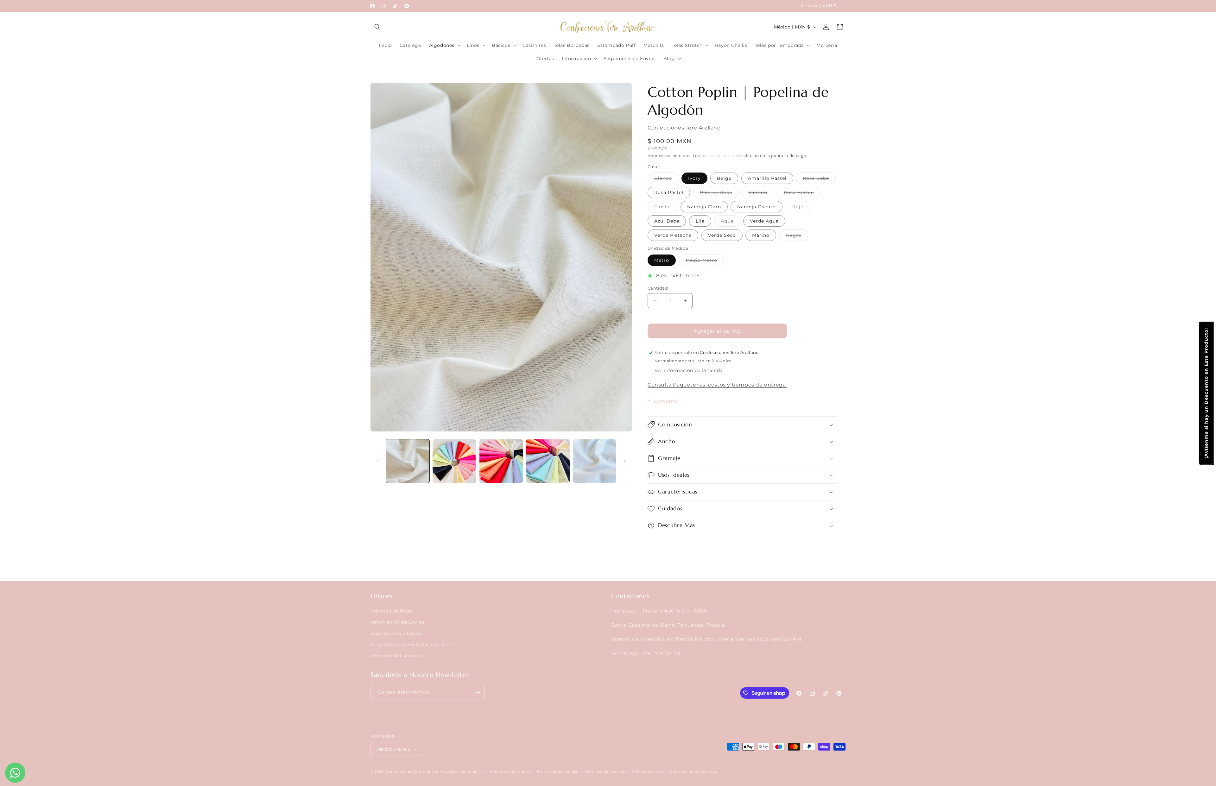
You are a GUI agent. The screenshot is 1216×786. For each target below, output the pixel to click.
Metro (661, 260)
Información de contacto (693, 771)
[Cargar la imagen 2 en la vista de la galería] (454, 461)
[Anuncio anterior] (515, 6)
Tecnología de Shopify (461, 771)
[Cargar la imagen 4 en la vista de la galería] (547, 461)
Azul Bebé (666, 221)
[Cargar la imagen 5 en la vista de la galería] (594, 461)
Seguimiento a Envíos (396, 633)
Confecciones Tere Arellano (412, 771)
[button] (377, 27)
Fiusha (665, 208)
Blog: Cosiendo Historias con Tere (410, 644)
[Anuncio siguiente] (701, 6)
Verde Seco (722, 235)
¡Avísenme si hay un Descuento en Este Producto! (1206, 393)
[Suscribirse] (477, 692)
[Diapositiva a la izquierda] (377, 461)
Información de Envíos (397, 622)
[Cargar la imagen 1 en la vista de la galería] (407, 461)
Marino (761, 235)
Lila (700, 221)
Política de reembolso (510, 771)
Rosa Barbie (802, 193)
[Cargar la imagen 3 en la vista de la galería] (501, 461)
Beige (724, 178)
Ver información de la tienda (689, 370)
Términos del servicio (395, 655)
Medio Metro (705, 261)
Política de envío (648, 771)
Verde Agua (764, 221)
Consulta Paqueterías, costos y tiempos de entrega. (717, 385)
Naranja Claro (704, 207)
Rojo (801, 208)
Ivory (694, 178)
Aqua (730, 222)
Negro (797, 236)
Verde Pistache (673, 235)
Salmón (761, 193)
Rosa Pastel (668, 192)
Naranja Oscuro (756, 207)
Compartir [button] (666, 401)
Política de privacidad (557, 771)
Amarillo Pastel (767, 178)
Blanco (666, 179)
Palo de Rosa (719, 193)
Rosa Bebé (819, 179)
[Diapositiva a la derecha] (625, 461)
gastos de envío (718, 155)
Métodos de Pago (391, 611)
